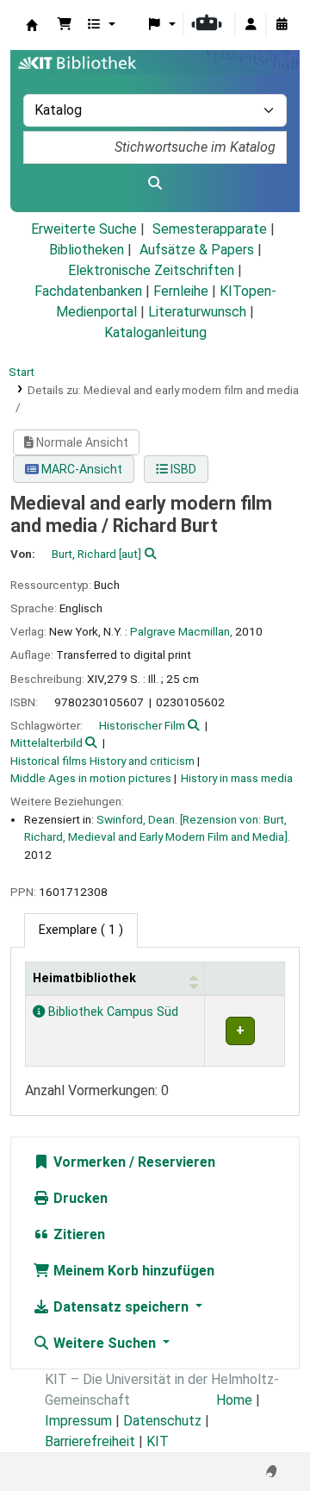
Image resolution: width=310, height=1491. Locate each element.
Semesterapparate (209, 229)
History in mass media (237, 778)
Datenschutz (162, 1421)
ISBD (182, 469)
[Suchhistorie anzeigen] (281, 25)
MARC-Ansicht (80, 469)
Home (234, 1400)
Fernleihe (180, 291)
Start (21, 372)
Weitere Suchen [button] (104, 1343)
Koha (32, 25)
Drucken (79, 1198)
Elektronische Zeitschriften (151, 270)
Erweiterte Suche (84, 229)
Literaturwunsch (197, 312)
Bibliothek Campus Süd (111, 1012)
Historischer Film (142, 725)
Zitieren (77, 1234)
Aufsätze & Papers (197, 249)
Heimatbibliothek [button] (84, 978)
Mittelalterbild (46, 742)
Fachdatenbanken (88, 291)
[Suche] (155, 183)
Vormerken (88, 1162)
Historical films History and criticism (102, 760)
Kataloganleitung (155, 332)
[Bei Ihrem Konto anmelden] (250, 25)
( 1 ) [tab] (81, 930)
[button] (64, 25)
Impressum (78, 1421)
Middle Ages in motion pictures (90, 778)
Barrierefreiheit (90, 1441)
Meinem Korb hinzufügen (132, 1270)
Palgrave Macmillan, (181, 631)
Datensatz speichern (121, 1307)
